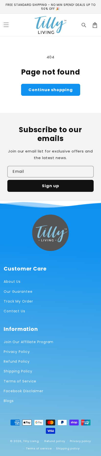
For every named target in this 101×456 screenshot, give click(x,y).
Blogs (9, 400)
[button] (84, 25)
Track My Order (18, 301)
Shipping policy (68, 448)
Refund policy (54, 441)
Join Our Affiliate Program (28, 341)
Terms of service (38, 448)
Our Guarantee (18, 291)
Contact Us (14, 311)
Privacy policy (80, 441)
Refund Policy (17, 361)
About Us (12, 281)
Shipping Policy (18, 371)
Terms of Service (20, 381)
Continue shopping (50, 90)
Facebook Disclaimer (23, 391)
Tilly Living (31, 441)
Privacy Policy (17, 351)
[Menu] (6, 25)
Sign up (50, 186)
